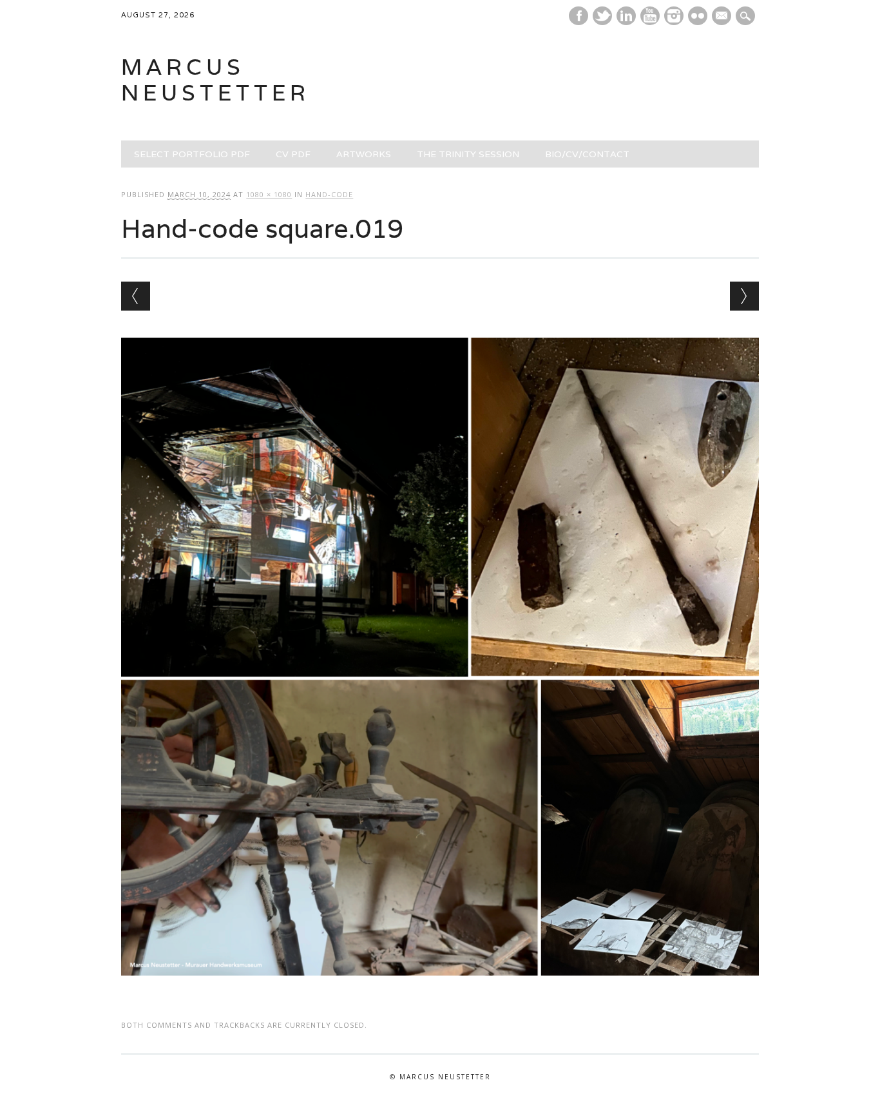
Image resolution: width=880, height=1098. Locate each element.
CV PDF (293, 154)
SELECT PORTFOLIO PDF (192, 154)
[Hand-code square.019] (439, 988)
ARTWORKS (363, 154)
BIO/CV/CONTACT (587, 154)
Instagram (674, 15)
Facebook (578, 15)
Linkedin (626, 15)
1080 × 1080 (269, 194)
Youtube (650, 15)
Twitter (602, 15)
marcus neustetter (215, 79)
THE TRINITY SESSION (468, 154)
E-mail (722, 16)
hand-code (329, 194)
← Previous (135, 296)
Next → (744, 296)
